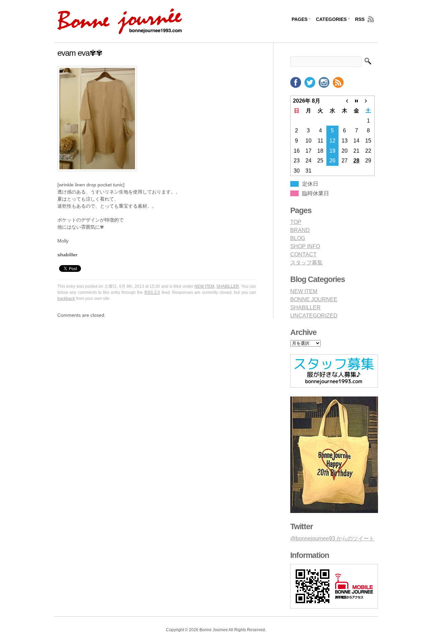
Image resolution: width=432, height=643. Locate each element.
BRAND (300, 230)
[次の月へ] (368, 101)
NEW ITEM (204, 286)
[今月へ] (356, 101)
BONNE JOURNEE (314, 299)
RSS (359, 19)
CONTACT (303, 254)
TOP (295, 222)
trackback (66, 298)
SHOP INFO (305, 246)
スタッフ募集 (306, 262)
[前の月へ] (345, 101)
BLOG (297, 238)
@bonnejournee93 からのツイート (332, 538)
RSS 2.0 (152, 292)
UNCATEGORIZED (314, 315)
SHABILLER (227, 286)
